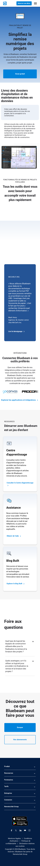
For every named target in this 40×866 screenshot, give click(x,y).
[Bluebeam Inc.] (5, 3)
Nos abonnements (20, 740)
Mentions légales (14, 838)
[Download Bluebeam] (20, 823)
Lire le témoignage (15, 331)
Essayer (20, 727)
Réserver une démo (24, 3)
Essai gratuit (20, 74)
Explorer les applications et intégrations (18, 400)
